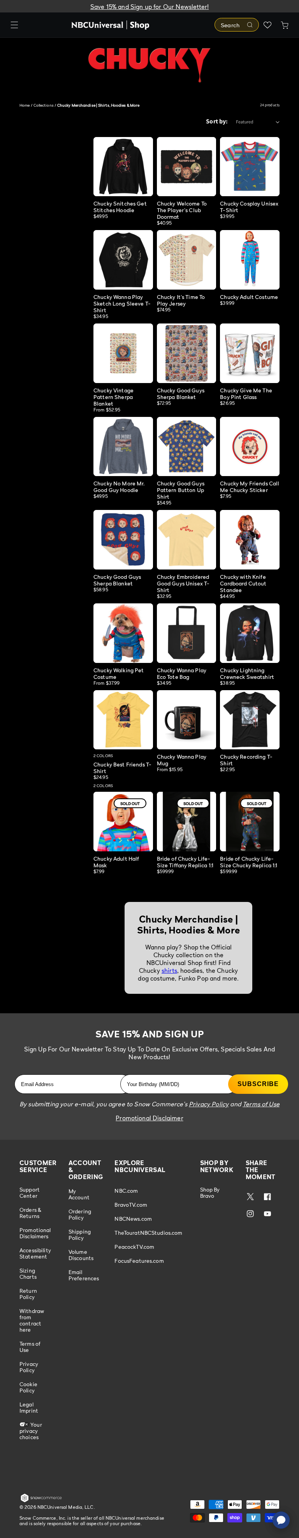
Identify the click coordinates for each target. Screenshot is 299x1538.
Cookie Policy (28, 1387)
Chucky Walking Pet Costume (118, 673)
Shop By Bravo (210, 1192)
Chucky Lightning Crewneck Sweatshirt (247, 673)
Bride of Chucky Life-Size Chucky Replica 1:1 (248, 861)
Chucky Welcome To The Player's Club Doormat (182, 210)
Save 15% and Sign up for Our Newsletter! (149, 7)
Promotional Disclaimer (149, 1118)
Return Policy (28, 1293)
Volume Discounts (81, 1254)
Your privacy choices (30, 1430)
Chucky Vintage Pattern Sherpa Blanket (113, 397)
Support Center (29, 1192)
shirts (169, 970)
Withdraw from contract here (31, 1320)
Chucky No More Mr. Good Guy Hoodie (119, 486)
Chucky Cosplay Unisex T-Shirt (249, 206)
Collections (43, 105)
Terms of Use (29, 1346)
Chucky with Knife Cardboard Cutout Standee (243, 583)
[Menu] (14, 24)
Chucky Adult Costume (249, 297)
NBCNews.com (133, 1218)
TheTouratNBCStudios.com (148, 1232)
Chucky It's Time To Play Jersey (181, 300)
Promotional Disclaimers (35, 1233)
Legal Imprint (28, 1407)
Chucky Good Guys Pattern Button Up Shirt (180, 490)
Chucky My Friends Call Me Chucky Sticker (249, 486)
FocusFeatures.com (139, 1260)
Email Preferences (84, 1275)
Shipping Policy (80, 1234)
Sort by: (217, 121)
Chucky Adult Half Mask (116, 861)
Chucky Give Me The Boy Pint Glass (246, 393)
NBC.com (126, 1191)
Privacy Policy (28, 1366)
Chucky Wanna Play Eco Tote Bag (181, 673)
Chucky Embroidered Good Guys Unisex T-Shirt (183, 583)
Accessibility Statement (35, 1253)
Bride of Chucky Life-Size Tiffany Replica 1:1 (185, 861)
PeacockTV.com (134, 1246)
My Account (79, 1194)
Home (24, 105)
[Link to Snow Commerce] (41, 1501)
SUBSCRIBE (258, 1084)
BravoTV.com (130, 1204)
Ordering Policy (80, 1214)
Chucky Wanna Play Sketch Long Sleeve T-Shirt (122, 303)
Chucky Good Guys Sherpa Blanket (180, 393)
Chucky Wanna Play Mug (181, 759)
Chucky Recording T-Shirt (246, 759)
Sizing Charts (28, 1273)
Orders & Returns (30, 1212)
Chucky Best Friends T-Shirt (122, 767)
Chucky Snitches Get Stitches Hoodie (120, 206)
